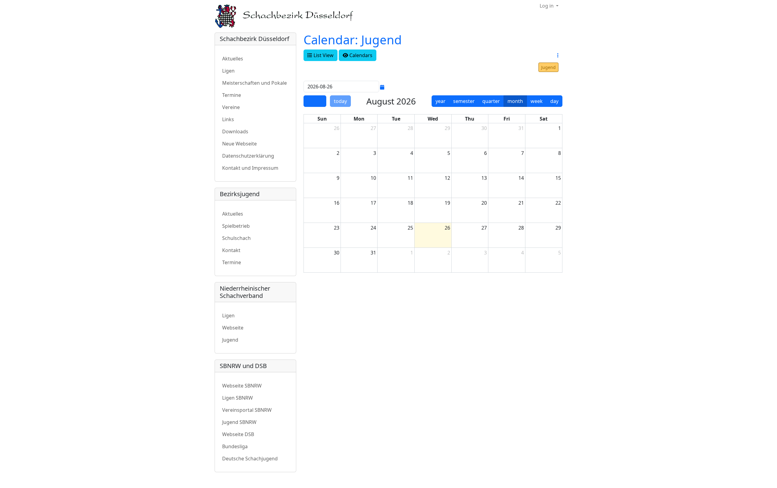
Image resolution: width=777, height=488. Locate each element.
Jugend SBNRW (239, 422)
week (537, 101)
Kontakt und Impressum (250, 168)
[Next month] (320, 101)
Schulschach (236, 238)
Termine (231, 95)
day (554, 101)
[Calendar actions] (557, 55)
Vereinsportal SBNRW (247, 410)
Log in (547, 5)
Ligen (228, 70)
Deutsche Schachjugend (250, 458)
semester (464, 101)
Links (228, 119)
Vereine (231, 107)
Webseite (232, 327)
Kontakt (231, 250)
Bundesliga (235, 446)
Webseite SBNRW (242, 385)
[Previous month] (309, 101)
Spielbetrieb (236, 226)
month (515, 101)
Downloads (235, 131)
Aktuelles (232, 58)
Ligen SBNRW (237, 397)
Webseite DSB (238, 434)
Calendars (360, 55)
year (441, 101)
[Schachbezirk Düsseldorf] (288, 16)
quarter (491, 101)
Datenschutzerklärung (248, 155)
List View (323, 55)
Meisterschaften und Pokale (254, 83)
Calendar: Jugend (353, 39)
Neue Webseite (239, 143)
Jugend (548, 67)
